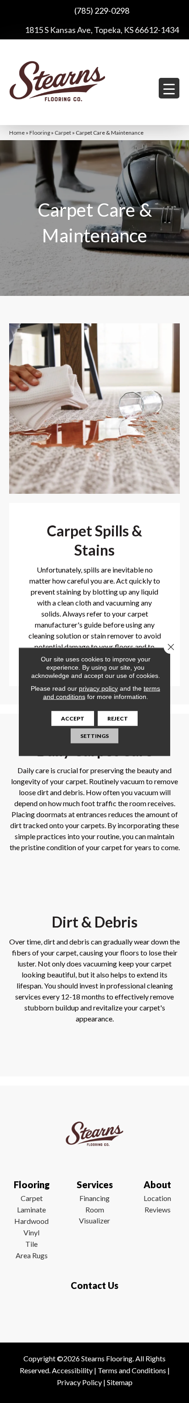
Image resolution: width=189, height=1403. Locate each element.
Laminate (31, 1209)
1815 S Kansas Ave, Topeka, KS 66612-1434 (102, 30)
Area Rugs (32, 1255)
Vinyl (31, 1232)
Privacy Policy (79, 1382)
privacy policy (98, 688)
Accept (72, 718)
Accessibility (72, 1370)
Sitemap (120, 1382)
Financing (94, 1198)
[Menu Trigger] (169, 88)
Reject (117, 718)
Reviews (158, 1209)
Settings (94, 735)
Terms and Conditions (132, 1370)
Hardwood (31, 1221)
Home (17, 132)
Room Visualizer (94, 1215)
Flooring (39, 132)
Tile (31, 1243)
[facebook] (92, 1312)
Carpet (63, 132)
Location (157, 1198)
